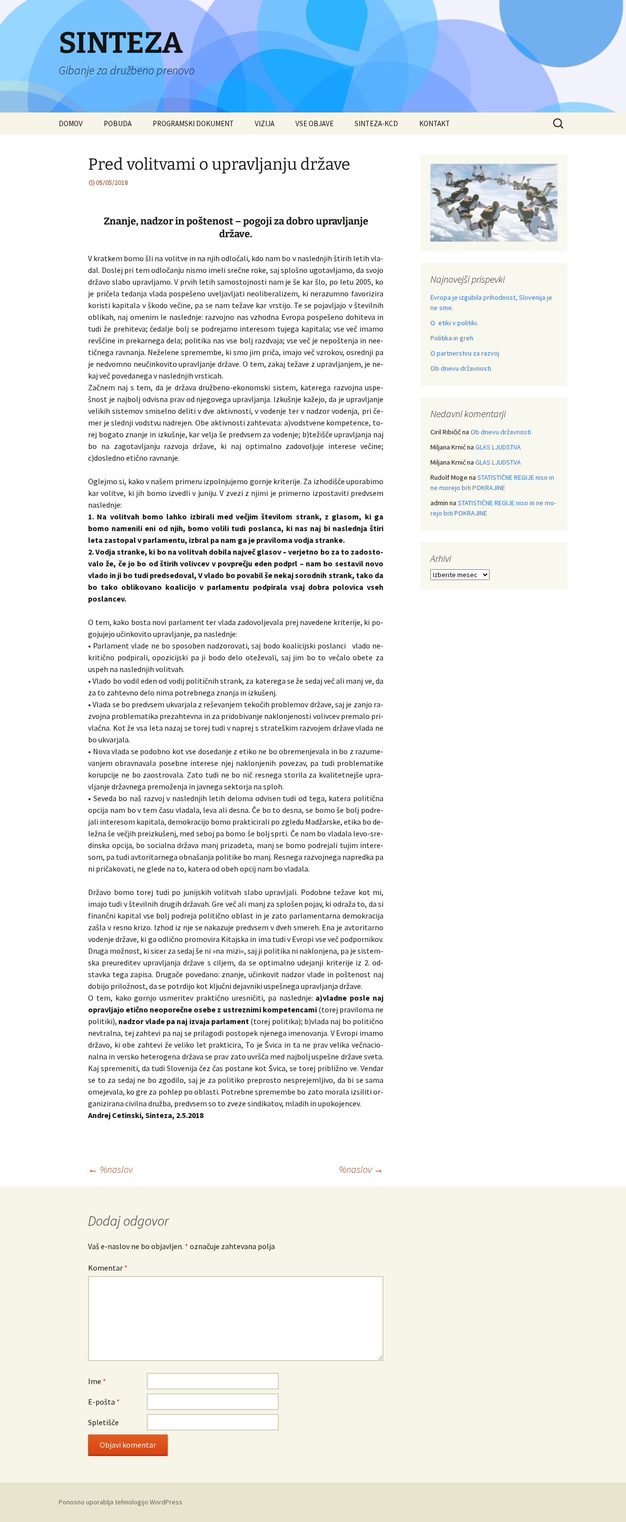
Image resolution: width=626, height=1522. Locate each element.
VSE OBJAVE (314, 123)
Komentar (108, 1268)
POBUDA (118, 123)
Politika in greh (451, 338)
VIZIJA (264, 123)
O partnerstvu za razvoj (464, 353)
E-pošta (104, 1402)
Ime (97, 1381)
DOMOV (71, 123)
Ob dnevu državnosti (460, 368)
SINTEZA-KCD (376, 123)
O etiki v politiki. (454, 322)
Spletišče (103, 1422)
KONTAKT (434, 123)
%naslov (110, 1169)
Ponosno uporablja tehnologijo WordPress (120, 1502)
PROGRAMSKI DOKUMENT (193, 123)
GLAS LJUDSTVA (498, 447)
